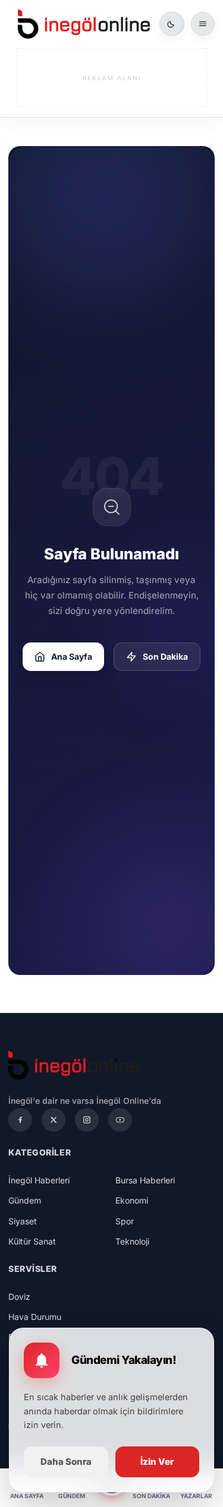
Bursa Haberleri (145, 1180)
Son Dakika (165, 656)
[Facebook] (20, 1120)
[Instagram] (87, 1120)
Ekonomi (131, 1200)
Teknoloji (132, 1241)
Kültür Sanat (32, 1241)
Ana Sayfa (71, 656)
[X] (53, 1120)
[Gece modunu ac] (171, 24)
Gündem (24, 1200)
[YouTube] (120, 1120)
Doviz (19, 1296)
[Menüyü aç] (203, 24)
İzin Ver (157, 1461)
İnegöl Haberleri (39, 1180)
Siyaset (22, 1221)
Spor (124, 1221)
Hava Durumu (34, 1317)
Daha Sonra (66, 1461)
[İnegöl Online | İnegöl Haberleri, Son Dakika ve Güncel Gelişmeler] (84, 24)
